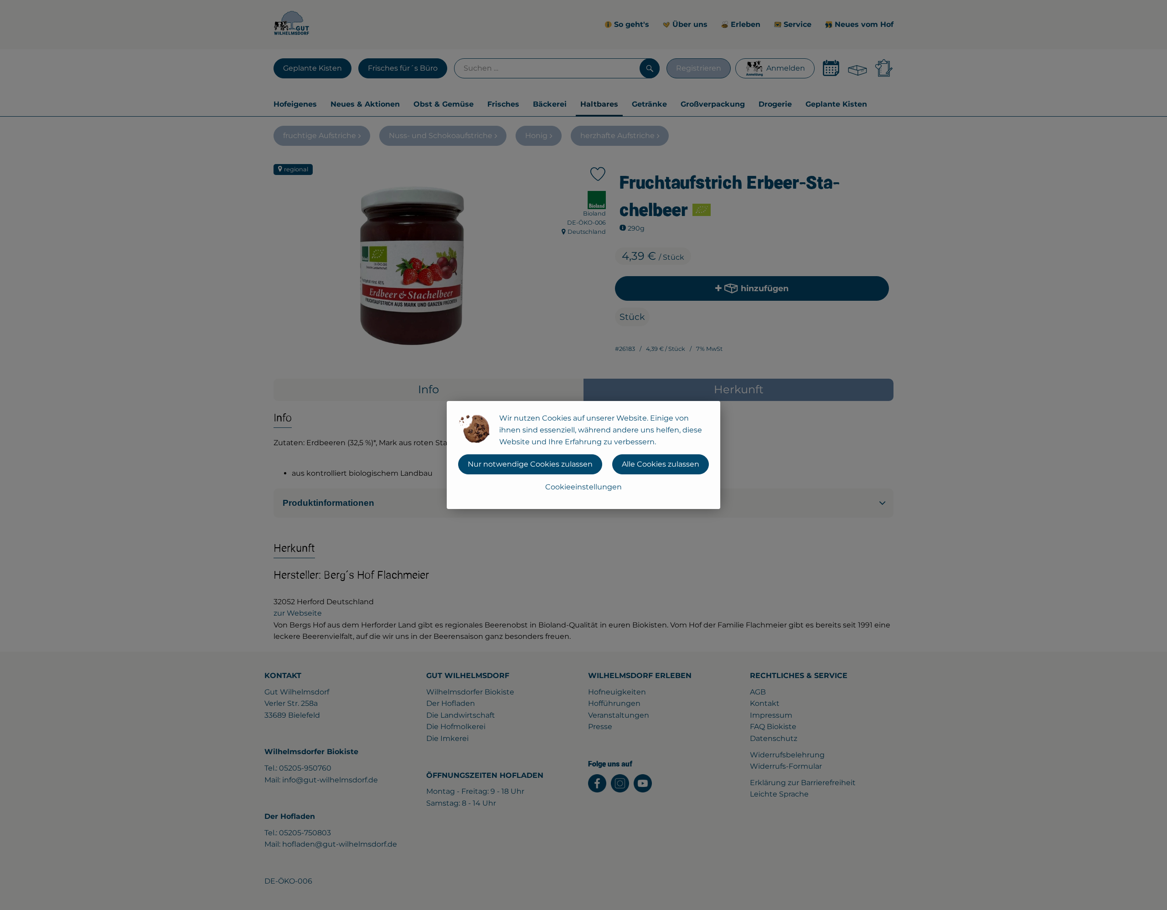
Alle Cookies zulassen (660, 464)
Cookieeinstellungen (583, 487)
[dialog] (583, 455)
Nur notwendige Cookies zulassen (530, 464)
